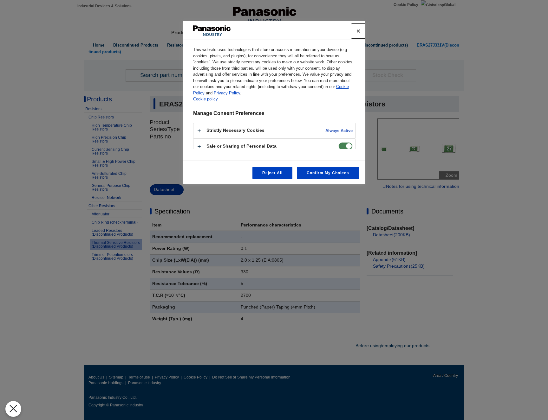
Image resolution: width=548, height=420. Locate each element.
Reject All (272, 173)
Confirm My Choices (328, 173)
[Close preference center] (358, 31)
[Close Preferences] (13, 409)
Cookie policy (205, 99)
